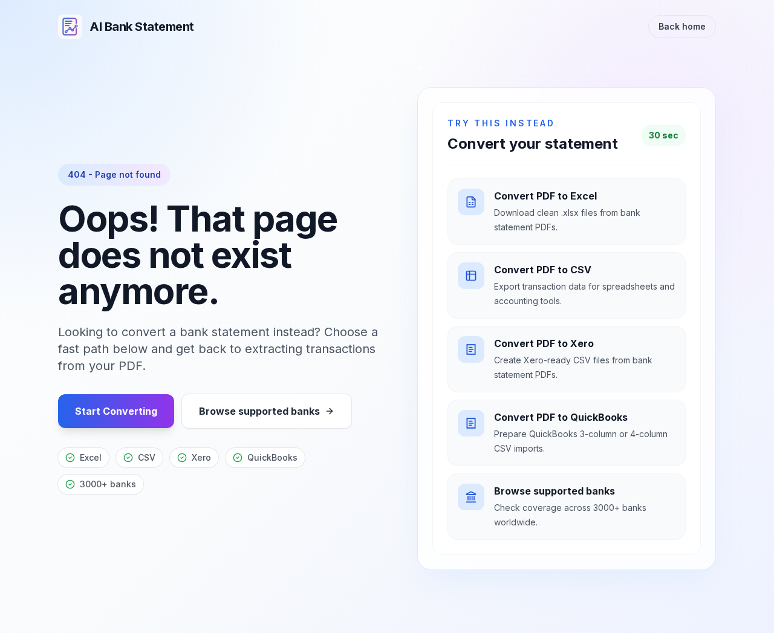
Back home (682, 26)
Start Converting (116, 411)
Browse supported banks (259, 411)
